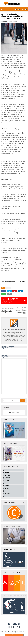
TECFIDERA (7, 493)
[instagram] (22, 9)
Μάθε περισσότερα (10, 635)
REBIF (6, 490)
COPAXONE (7, 477)
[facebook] (16, 9)
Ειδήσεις (8, 287)
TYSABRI (7, 496)
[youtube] (26, 9)
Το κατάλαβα (20, 635)
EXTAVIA (7, 480)
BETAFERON (7, 475)
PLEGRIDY (7, 488)
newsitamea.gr (20, 281)
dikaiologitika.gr (10, 281)
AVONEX (7, 470)
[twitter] (19, 9)
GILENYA (7, 485)
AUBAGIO (7, 472)
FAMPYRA (7, 483)
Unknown (4, 21)
